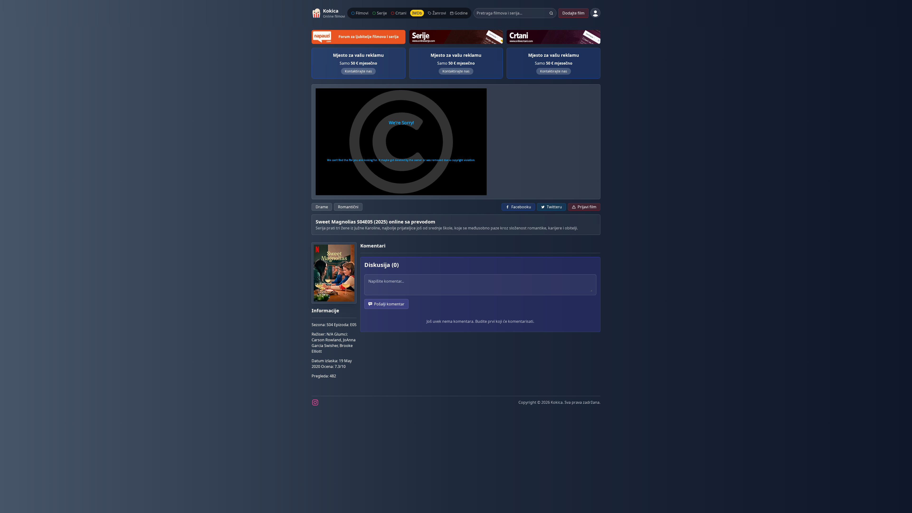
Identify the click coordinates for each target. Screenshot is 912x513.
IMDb (417, 13)
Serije (382, 13)
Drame (322, 206)
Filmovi (362, 13)
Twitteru (554, 206)
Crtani (400, 13)
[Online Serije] (456, 37)
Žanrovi (439, 13)
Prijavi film (587, 206)
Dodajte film (573, 13)
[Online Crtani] (553, 37)
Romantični (348, 206)
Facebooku (521, 206)
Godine (461, 13)
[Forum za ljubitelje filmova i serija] (358, 37)
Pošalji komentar (389, 304)
